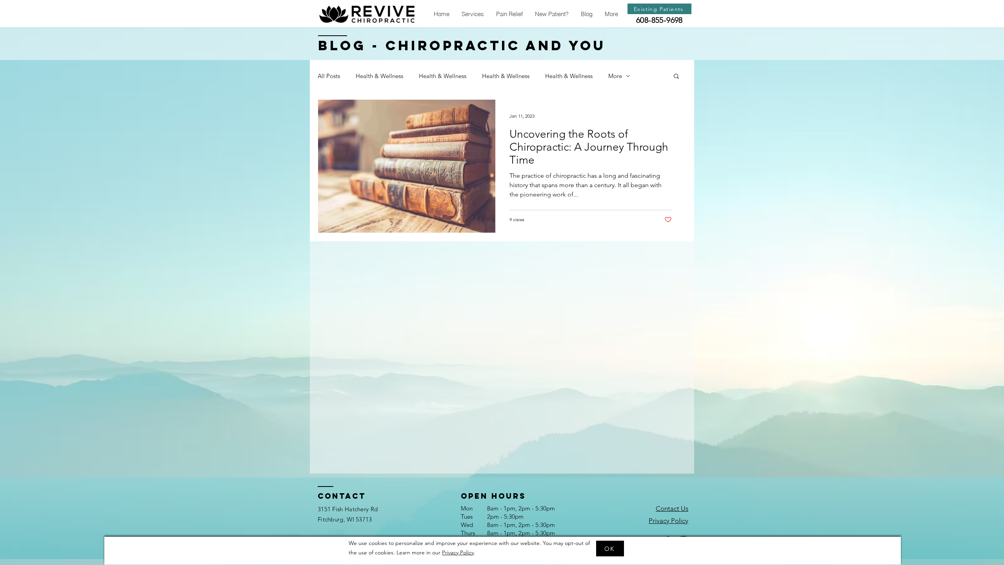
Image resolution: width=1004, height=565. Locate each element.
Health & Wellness (379, 76)
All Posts (329, 76)
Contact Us (672, 508)
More (615, 76)
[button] (472, 14)
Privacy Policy (458, 552)
